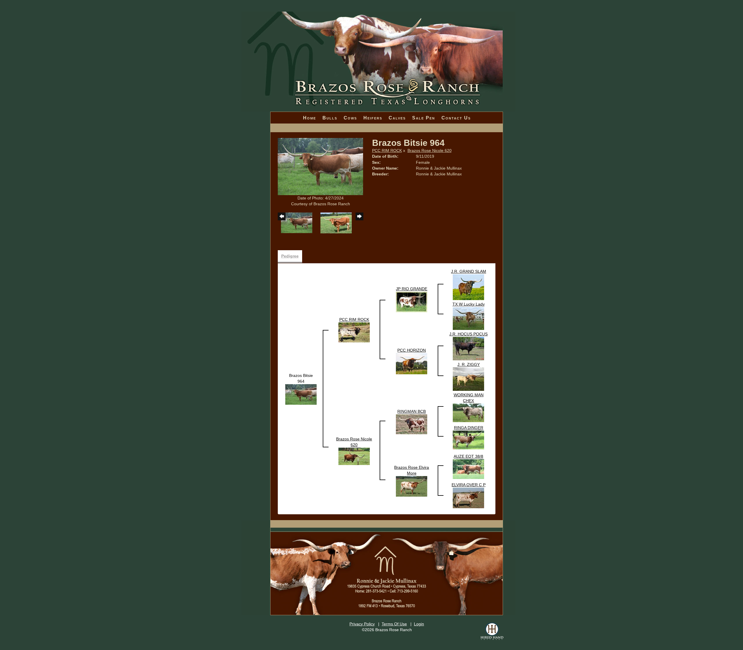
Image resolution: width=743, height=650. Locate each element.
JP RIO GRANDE (411, 288)
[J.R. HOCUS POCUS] (468, 348)
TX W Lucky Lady (468, 304)
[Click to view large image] (320, 166)
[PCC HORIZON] (411, 363)
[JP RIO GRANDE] (411, 301)
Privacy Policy (362, 624)
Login (419, 624)
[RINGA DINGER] (468, 439)
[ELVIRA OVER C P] (468, 497)
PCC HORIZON (411, 350)
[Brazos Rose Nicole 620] (354, 455)
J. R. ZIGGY (468, 364)
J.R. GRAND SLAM (468, 271)
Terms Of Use (394, 624)
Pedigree (290, 256)
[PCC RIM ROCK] (354, 332)
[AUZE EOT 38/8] (468, 468)
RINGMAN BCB (411, 411)
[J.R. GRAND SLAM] (468, 286)
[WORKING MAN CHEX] (468, 412)
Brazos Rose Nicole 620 (429, 150)
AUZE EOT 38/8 (468, 456)
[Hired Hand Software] (492, 631)
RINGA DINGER (468, 427)
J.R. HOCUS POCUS (468, 334)
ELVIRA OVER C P (469, 484)
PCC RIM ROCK (387, 150)
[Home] (378, 43)
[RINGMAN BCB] (411, 424)
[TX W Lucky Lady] (468, 318)
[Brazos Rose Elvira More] (411, 486)
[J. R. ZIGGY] (468, 378)
